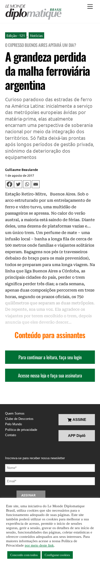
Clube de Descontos (19, 419)
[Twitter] (18, 184)
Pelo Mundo (13, 424)
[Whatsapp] (27, 184)
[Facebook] (9, 184)
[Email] (36, 184)
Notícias (36, 35)
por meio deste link (39, 545)
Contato (10, 435)
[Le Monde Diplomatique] (33, 12)
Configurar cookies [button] (57, 555)
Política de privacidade (21, 430)
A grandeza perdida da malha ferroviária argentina (47, 70)
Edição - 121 (16, 35)
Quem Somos (15, 413)
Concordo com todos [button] (24, 555)
